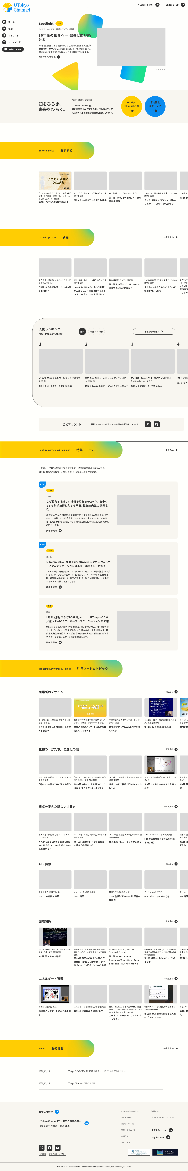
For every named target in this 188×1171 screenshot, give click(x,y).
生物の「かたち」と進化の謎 (59, 749)
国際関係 (45, 921)
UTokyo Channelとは (130, 1111)
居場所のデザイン (51, 691)
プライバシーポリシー (57, 1154)
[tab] (156, 70)
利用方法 (154, 1111)
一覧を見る (168, 237)
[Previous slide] (32, 47)
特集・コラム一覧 (128, 1130)
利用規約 (42, 1154)
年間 (101, 331)
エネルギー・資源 (51, 978)
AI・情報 (45, 864)
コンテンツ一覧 (127, 1123)
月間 (92, 331)
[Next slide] (172, 47)
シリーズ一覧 (126, 1117)
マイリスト (125, 1142)
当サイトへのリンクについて (162, 1117)
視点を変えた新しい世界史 (57, 806)
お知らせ (124, 1136)
